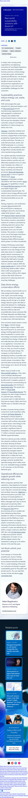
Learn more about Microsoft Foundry (14, 748)
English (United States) (5, 789)
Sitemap (14, 793)
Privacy (2, 795)
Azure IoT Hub (20, 215)
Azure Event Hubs (7, 387)
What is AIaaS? (10, 786)
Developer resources (22, 779)
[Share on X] (12, 41)
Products (15, 769)
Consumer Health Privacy (6, 793)
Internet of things (6, 54)
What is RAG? (8, 787)
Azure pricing (21, 769)
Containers (4, 51)
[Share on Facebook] (9, 41)
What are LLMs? (18, 786)
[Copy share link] (6, 41)
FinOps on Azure (23, 771)
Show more (13, 57)
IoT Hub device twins (18, 532)
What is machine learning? (16, 784)
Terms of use (15, 795)
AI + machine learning (7, 48)
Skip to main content (5, 0)
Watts (7, 325)
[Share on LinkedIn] (15, 41)
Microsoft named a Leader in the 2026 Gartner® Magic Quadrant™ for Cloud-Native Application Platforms (14, 701)
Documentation (10, 779)
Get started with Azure (12, 766)
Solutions (13, 772)
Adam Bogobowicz (10, 28)
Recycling (4, 797)
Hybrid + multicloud (15, 51)
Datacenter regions (11, 768)
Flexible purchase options (13, 771)
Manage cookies (8, 795)
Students (2, 781)
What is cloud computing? (20, 782)
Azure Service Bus (7, 385)
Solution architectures (9, 774)
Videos (11, 782)
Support (16, 774)
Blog (16, 779)
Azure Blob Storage (16, 392)
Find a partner (3, 779)
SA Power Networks (14, 414)
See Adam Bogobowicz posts (9, 611)
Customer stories (9, 769)
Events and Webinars (9, 781)
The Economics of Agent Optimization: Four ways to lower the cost (13, 675)
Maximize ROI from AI (5, 772)
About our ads (10, 797)
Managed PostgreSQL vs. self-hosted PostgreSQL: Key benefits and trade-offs (14, 649)
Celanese (4, 131)
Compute (18, 48)
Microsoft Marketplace (22, 777)
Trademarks (21, 795)
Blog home (8, 10)
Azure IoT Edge (10, 215)
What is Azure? (3, 766)
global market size (7, 266)
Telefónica (21, 492)
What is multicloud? (4, 784)
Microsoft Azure (8, 109)
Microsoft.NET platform (9, 373)
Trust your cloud (20, 768)
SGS (9, 206)
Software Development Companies (8, 777)
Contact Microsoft (21, 793)
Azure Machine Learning (12, 186)
